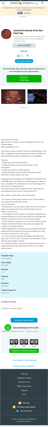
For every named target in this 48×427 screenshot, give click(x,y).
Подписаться (24, 382)
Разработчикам (24, 378)
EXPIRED (24, 45)
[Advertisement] (24, 23)
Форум (24, 390)
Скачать (24, 78)
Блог (24, 394)
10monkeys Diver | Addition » (24, 366)
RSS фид (26, 403)
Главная (24, 374)
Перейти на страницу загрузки (24, 351)
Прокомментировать (24, 61)
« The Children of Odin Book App (24, 360)
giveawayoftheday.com (28, 419)
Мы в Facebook (26, 411)
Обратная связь (24, 386)
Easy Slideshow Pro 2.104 (25, 327)
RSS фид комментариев (26, 407)
